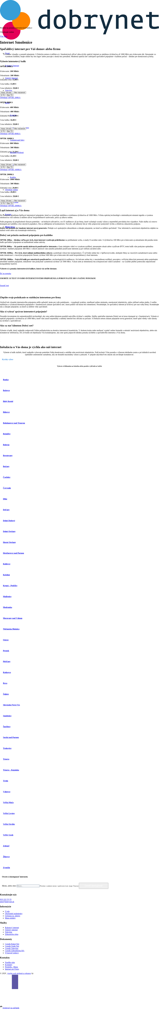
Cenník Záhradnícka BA (14, 951)
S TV (3, 95)
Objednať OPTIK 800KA (10, 134)
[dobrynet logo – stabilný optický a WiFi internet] (79, 39)
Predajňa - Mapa (11, 967)
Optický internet (11, 930)
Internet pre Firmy (12, 969)
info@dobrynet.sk (7, 902)
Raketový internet (12, 928)
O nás (7, 911)
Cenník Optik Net (12, 946)
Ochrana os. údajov (12, 916)
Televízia (8, 932)
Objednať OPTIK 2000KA (10, 206)
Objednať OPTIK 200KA (10, 97)
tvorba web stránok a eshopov (19, 973)
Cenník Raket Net (12, 944)
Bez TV (10, 95)
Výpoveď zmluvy (12, 953)
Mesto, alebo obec (9, 886)
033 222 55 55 (5, 899)
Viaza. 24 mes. (6, 92)
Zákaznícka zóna (11, 934)
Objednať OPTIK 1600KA (10, 170)
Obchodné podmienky (13, 914)
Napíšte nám (10, 962)
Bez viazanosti (19, 92)
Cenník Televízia (11, 948)
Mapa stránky (10, 918)
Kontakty (8, 965)
